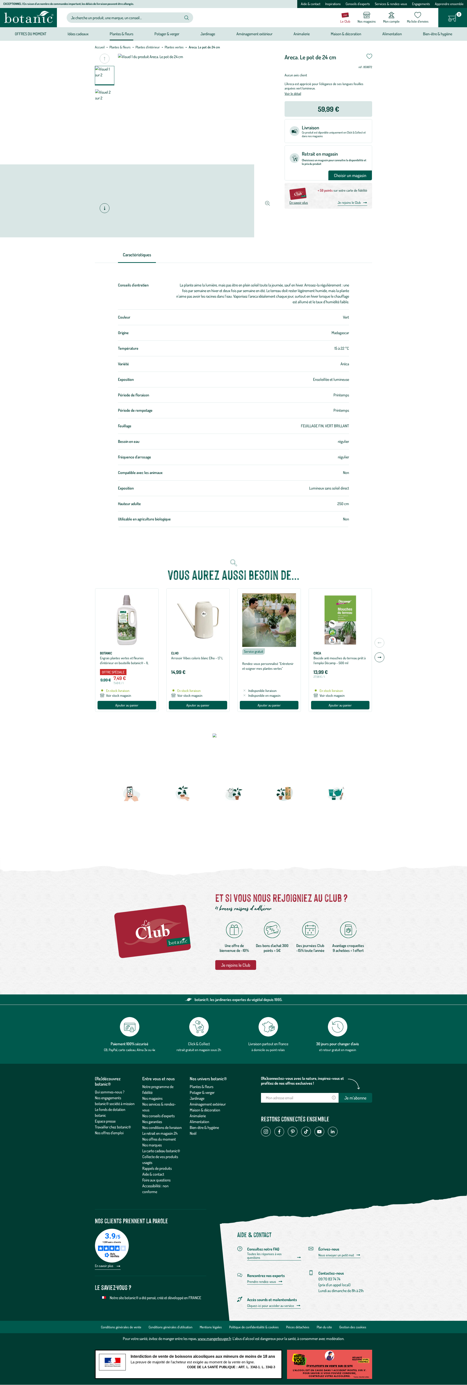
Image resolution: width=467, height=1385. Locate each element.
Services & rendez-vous (391, 4)
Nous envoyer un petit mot (336, 1255)
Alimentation (199, 1121)
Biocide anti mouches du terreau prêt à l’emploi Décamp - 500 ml (340, 660)
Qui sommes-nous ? (110, 1092)
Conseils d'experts (358, 4)
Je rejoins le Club (349, 202)
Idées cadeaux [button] (78, 33)
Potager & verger (202, 1092)
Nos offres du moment (159, 1139)
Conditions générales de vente (121, 1327)
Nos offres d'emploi (109, 1132)
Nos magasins (152, 1098)
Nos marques (152, 1145)
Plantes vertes (174, 47)
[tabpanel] (233, 404)
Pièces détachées (297, 1327)
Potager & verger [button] (166, 33)
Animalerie (198, 1115)
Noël (193, 1133)
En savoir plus (298, 202)
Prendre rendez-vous (261, 1282)
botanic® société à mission (115, 1103)
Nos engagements (108, 1097)
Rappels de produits (157, 1168)
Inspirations (333, 4)
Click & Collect (199, 1043)
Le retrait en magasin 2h (160, 1133)
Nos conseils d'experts (158, 1115)
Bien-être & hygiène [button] (437, 33)
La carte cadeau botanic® (161, 1150)
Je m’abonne (355, 1097)
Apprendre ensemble (449, 4)
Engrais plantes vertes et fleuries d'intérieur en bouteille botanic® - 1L (124, 660)
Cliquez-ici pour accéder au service (270, 1306)
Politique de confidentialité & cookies (254, 1327)
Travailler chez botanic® (113, 1127)
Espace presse (105, 1121)
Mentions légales (211, 1327)
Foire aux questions (156, 1180)
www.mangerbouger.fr (214, 1338)
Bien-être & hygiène (204, 1127)
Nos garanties (152, 1121)
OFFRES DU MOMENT (30, 33)
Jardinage (197, 1098)
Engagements (421, 4)
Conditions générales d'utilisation (170, 1327)
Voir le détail (293, 93)
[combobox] (126, 17)
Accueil (100, 47)
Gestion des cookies (352, 1327)
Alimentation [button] (392, 33)
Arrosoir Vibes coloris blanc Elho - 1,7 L (197, 658)
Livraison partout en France (268, 1043)
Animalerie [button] (302, 33)
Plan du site (324, 1327)
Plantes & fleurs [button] (121, 33)
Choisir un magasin (350, 175)
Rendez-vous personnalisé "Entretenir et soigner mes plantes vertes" (268, 665)
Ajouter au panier (126, 705)
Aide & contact (310, 4)
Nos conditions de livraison (162, 1127)
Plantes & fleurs (120, 47)
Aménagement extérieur (208, 1104)
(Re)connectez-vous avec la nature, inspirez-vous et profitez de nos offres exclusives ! (302, 1081)
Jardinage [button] (207, 33)
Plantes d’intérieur (147, 47)
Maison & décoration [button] (346, 33)
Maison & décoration (205, 1110)
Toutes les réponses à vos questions (264, 1256)
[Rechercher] (186, 18)
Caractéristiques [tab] (137, 254)
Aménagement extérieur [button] (254, 33)
